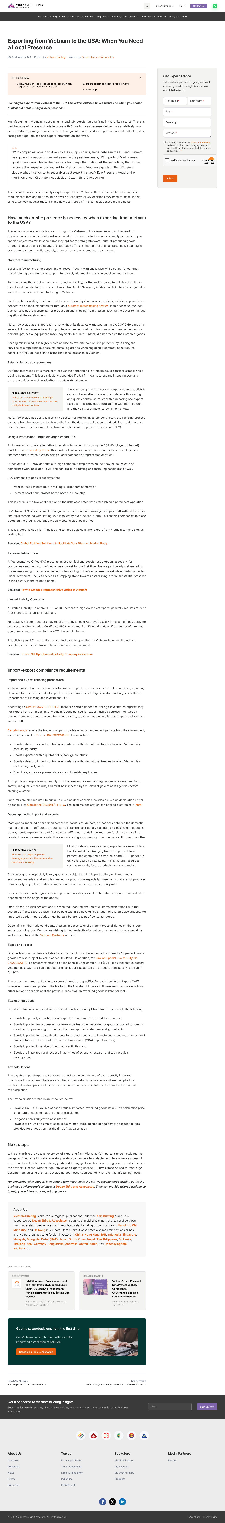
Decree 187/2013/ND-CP (52, 735)
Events (133, 16)
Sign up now (207, 1406)
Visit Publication (124, 1460)
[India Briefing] (119, 1435)
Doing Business (176, 16)
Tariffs (41, 16)
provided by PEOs (37, 450)
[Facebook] (102, 1501)
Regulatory (102, 16)
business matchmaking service (88, 306)
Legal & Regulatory (72, 1472)
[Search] (147, 6)
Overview (13, 1460)
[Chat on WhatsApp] (215, 6)
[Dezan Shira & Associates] (81, 1435)
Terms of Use (193, 1517)
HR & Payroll (118, 16)
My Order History (124, 1472)
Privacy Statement (200, 142)
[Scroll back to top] (217, 1516)
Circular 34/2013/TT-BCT (42, 707)
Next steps (92, 89)
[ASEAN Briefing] (131, 1435)
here (138, 804)
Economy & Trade (71, 1460)
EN (180, 6)
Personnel (13, 1466)
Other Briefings (163, 6)
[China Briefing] (106, 1435)
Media (160, 16)
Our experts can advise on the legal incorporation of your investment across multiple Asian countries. (34, 401)
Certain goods (17, 730)
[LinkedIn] (122, 1501)
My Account (121, 1466)
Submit (170, 178)
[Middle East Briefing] (144, 1435)
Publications (147, 16)
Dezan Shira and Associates (98, 57)
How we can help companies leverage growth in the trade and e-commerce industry (32, 858)
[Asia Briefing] (93, 1435)
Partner (172, 1460)
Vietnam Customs (52, 935)
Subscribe (13, 1484)
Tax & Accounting (84, 16)
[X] (112, 1501)
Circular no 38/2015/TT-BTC (46, 804)
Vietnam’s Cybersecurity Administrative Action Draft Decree (116, 1384)
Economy (52, 16)
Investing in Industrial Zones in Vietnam (27, 1384)
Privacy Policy (210, 1517)
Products (120, 1478)
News (11, 1472)
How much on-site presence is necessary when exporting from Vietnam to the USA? (45, 85)
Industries (66, 16)
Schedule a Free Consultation (36, 1351)
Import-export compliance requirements (108, 83)
